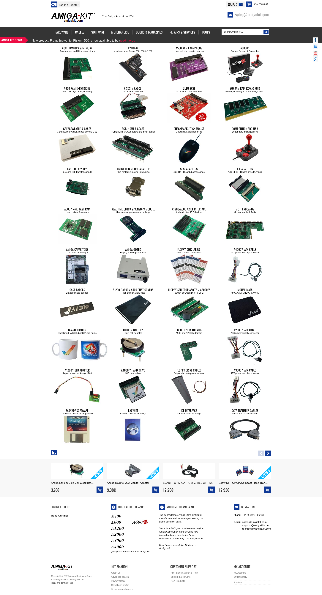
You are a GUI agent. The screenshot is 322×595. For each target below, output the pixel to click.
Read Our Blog (60, 515)
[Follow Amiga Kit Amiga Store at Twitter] (315, 47)
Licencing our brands (121, 589)
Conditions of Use (120, 585)
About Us (115, 573)
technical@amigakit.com (256, 528)
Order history (240, 577)
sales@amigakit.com (254, 521)
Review (238, 582)
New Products (178, 581)
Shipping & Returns (180, 577)
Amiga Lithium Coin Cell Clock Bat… (72, 482)
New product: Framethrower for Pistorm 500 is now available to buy (83, 40)
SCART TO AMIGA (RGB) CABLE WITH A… (188, 482)
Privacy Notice (118, 581)
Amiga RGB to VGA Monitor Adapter (128, 482)
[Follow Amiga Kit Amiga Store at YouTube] (315, 53)
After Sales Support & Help (184, 573)
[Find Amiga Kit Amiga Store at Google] (315, 59)
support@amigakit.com (255, 525)
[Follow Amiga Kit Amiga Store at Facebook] (315, 40)
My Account (240, 573)
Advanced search (120, 577)
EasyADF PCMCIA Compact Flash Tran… (243, 482)
